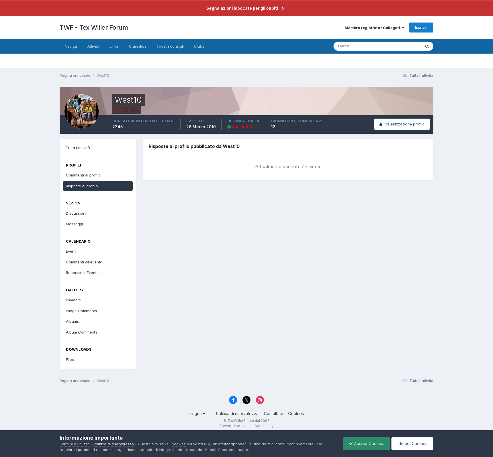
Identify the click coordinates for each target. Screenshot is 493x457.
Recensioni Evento (82, 272)
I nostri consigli (170, 46)
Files (70, 359)
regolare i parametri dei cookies (88, 449)
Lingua (196, 413)
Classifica (138, 46)
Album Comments (81, 332)
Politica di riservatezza (237, 413)
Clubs (199, 46)
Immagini (74, 300)
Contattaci (273, 413)
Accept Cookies (368, 443)
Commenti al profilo (83, 175)
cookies (179, 444)
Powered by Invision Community (246, 426)
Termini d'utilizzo (75, 444)
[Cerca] (427, 46)
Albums (72, 321)
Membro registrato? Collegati (373, 27)
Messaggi (74, 224)
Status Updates (400, 46)
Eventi (71, 251)
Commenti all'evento (84, 262)
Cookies (296, 413)
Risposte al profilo (82, 186)
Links (114, 46)
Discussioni (76, 213)
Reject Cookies (412, 443)
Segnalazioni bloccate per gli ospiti (242, 8)
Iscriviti (421, 27)
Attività (93, 46)
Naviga (71, 46)
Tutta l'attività (78, 147)
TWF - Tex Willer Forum (94, 27)
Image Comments (81, 310)
